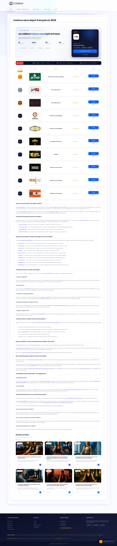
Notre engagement (63, 521)
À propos (35, 521)
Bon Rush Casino (22, 257)
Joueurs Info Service (63, 523)
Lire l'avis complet (85, 54)
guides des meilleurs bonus (45, 405)
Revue (93, 78)
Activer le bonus (84, 51)
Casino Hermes (21, 245)
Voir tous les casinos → (11, 529)
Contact (35, 523)
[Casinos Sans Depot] (16, 5)
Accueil (11, 9)
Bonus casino (36, 9)
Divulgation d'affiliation (37, 525)
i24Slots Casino (22, 264)
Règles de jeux (47, 9)
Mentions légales (36, 527)
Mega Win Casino (22, 262)
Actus (55, 9)
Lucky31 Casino (9, 527)
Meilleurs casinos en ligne (23, 9)
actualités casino (35, 405)
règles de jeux (60, 405)
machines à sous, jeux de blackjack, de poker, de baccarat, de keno (40, 368)
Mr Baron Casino (10, 521)
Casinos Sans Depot (64, 543)
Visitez (93, 75)
